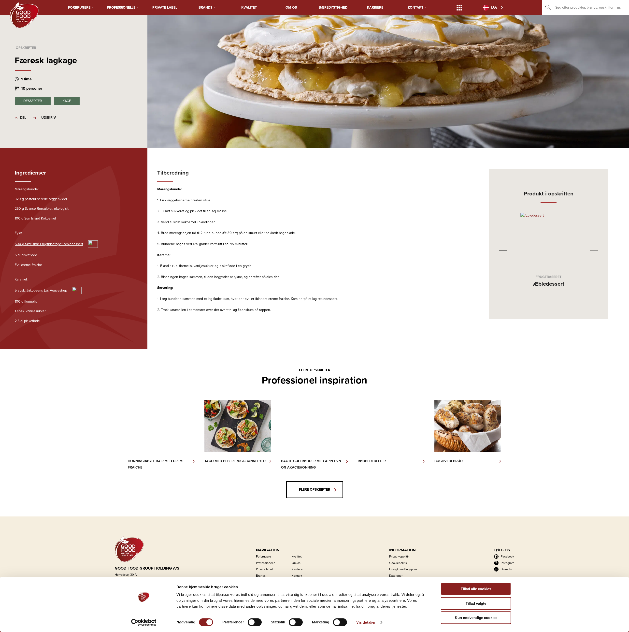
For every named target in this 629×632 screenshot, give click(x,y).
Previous (503, 250)
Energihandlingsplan (403, 569)
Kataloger (395, 575)
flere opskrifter (314, 489)
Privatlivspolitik (399, 556)
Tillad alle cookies (476, 589)
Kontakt (416, 7)
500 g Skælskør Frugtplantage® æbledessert (49, 244)
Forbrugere (79, 7)
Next (594, 250)
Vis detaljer (366, 622)
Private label (164, 7)
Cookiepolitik (398, 562)
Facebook (507, 556)
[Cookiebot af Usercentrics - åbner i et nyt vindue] (143, 622)
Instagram (507, 562)
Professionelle (121, 7)
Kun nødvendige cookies (476, 618)
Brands (206, 7)
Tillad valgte (476, 603)
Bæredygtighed (333, 7)
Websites (459, 7)
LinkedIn (506, 569)
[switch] (255, 622)
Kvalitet (249, 7)
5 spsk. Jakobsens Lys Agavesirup (41, 290)
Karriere (375, 7)
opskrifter (26, 47)
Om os (291, 7)
